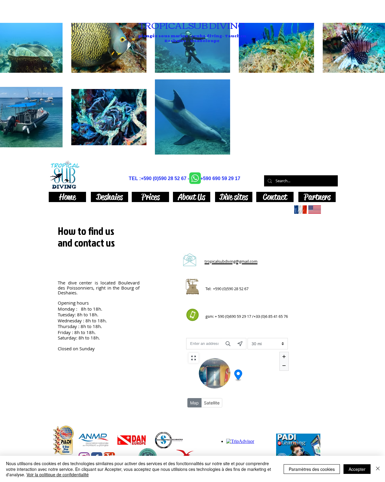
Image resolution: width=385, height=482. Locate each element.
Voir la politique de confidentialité (57, 474)
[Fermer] (377, 469)
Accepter (357, 469)
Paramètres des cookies (312, 469)
